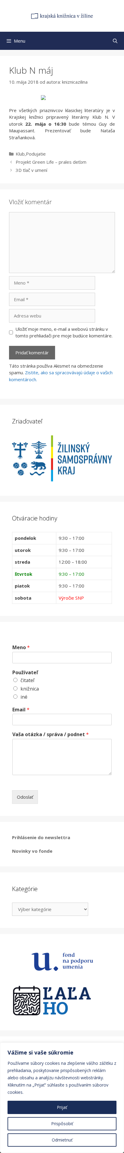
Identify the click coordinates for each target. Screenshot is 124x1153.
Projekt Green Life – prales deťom (51, 162)
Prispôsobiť (62, 1123)
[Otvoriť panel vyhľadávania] (115, 41)
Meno (21, 647)
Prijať (62, 1107)
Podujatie (36, 154)
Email (20, 710)
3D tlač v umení (31, 170)
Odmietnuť (62, 1140)
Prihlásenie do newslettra (41, 837)
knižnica (29, 688)
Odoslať (25, 797)
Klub (20, 154)
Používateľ (25, 672)
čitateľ (27, 680)
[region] (62, 1097)
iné (23, 697)
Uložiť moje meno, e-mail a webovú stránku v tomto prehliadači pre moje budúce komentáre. (64, 332)
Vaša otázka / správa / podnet (50, 734)
